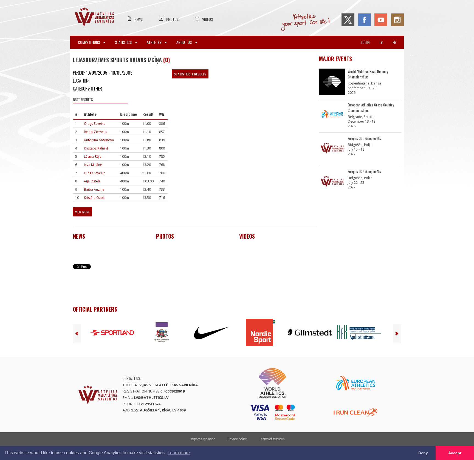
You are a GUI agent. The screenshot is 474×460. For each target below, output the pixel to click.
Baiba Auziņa (94, 189)
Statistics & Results (190, 74)
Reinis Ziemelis (95, 131)
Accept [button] (454, 453)
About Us (184, 42)
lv (381, 42)
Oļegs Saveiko (95, 123)
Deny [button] (423, 453)
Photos (172, 19)
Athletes (154, 42)
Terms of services (271, 439)
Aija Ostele (92, 181)
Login (365, 42)
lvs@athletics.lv (151, 397)
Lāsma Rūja (92, 156)
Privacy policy (237, 439)
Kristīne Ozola (95, 197)
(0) (166, 60)
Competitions (89, 42)
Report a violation (202, 439)
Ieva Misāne (93, 164)
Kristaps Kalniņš (96, 148)
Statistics (123, 42)
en (394, 42)
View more (82, 212)
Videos (207, 19)
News (138, 19)
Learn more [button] (179, 452)
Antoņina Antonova (99, 140)
